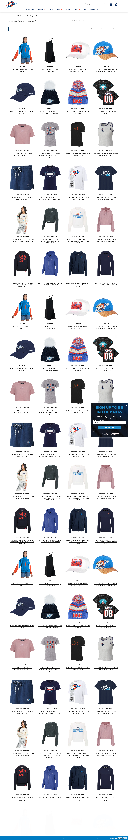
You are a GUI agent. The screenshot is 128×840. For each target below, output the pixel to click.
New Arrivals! (31, 21)
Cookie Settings (113, 838)
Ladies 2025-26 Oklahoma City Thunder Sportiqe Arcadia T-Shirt (50, 198)
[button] (30, 9)
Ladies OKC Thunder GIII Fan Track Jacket (22, 70)
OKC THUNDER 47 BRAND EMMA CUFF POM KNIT (78, 112)
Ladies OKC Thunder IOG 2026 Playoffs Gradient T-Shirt (106, 198)
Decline (125, 838)
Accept (120, 838)
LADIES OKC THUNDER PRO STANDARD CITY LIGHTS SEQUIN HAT (22, 112)
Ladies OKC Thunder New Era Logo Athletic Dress (50, 70)
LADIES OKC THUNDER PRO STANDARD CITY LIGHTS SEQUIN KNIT (50, 112)
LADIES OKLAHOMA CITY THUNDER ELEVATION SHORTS (22, 198)
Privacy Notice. (97, 838)
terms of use (115, 433)
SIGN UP (109, 427)
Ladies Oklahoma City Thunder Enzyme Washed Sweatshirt (106, 240)
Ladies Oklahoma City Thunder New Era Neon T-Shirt (78, 154)
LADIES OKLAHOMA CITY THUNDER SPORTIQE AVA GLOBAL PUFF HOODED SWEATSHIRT (22, 284)
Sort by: (93, 29)
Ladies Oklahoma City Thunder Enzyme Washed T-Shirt (22, 154)
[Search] (103, 4)
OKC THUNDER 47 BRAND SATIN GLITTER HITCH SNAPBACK (78, 70)
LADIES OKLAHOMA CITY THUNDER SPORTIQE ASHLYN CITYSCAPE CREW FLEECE (77, 241)
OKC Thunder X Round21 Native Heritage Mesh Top (106, 112)
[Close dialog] (126, 405)
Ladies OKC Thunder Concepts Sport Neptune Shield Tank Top (106, 154)
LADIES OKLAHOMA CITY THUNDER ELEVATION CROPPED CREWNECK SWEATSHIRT (50, 241)
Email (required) (98, 420)
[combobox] (95, 5)
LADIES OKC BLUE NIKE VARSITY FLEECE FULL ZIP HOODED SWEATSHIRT (50, 284)
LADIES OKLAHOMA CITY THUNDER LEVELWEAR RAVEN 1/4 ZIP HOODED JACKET (106, 284)
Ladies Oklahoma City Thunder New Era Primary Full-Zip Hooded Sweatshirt (78, 284)
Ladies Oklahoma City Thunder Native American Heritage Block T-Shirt (50, 155)
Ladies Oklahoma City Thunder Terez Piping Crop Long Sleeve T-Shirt (22, 240)
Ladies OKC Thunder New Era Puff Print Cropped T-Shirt (78, 198)
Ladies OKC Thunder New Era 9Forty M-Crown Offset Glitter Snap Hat (105, 70)
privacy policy (113, 434)
